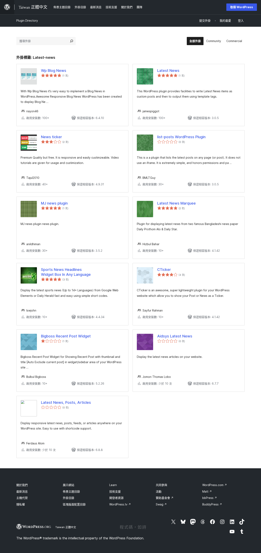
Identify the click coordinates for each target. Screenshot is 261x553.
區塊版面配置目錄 (74, 504)
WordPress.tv (120, 504)
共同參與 (161, 485)
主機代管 (22, 498)
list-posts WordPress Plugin (181, 137)
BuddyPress (212, 504)
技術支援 (115, 491)
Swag (161, 504)
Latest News (168, 70)
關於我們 (22, 485)
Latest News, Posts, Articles (66, 402)
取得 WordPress (241, 7)
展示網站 (68, 485)
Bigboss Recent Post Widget (66, 336)
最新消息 (22, 491)
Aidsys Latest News (174, 336)
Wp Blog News (53, 70)
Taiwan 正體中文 (65, 527)
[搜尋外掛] (71, 41)
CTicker (164, 269)
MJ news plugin (54, 203)
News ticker (51, 137)
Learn (113, 485)
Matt (207, 491)
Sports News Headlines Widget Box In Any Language (66, 271)
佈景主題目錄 (71, 491)
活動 (158, 491)
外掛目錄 (68, 498)
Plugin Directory (27, 20)
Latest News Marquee (176, 203)
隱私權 (20, 504)
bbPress (209, 498)
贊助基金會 (165, 498)
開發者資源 (116, 498)
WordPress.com (214, 485)
